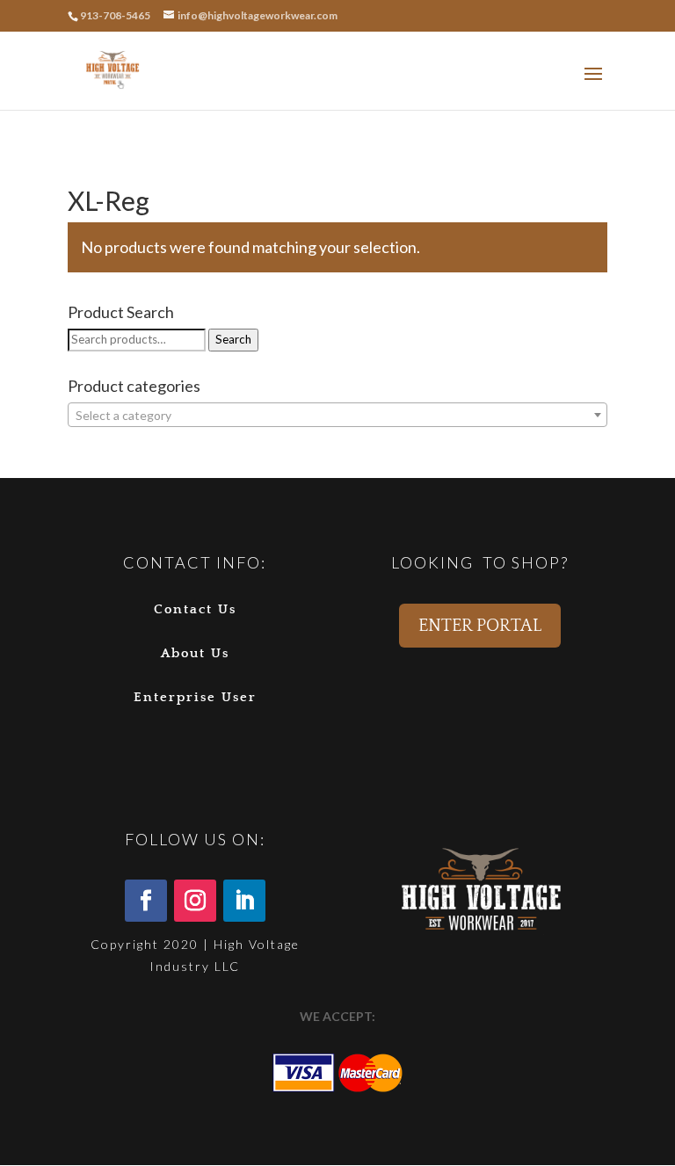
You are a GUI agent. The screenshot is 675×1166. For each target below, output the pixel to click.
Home (83, 167)
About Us (195, 653)
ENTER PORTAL (479, 625)
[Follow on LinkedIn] (244, 901)
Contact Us (195, 609)
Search (233, 339)
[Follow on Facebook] (146, 901)
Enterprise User (195, 697)
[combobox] (337, 414)
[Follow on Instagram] (195, 901)
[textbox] (337, 415)
